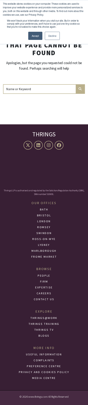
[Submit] (80, 89)
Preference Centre (44, 366)
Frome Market (44, 256)
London (44, 221)
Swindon (44, 233)
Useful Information (44, 354)
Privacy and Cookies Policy (44, 372)
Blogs (44, 335)
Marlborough (44, 251)
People (44, 275)
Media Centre (44, 378)
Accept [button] (35, 35)
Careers (44, 293)
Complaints (44, 360)
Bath (44, 209)
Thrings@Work (44, 318)
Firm (44, 281)
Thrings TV (44, 330)
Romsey (44, 227)
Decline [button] (52, 35)
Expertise (44, 287)
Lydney (44, 245)
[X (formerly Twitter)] (28, 145)
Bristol (44, 215)
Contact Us (44, 299)
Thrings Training (44, 324)
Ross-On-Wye (44, 239)
